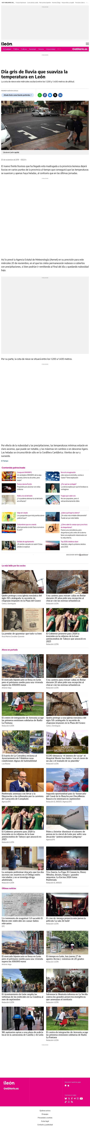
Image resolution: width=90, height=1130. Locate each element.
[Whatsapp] (40, 95)
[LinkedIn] (60, 95)
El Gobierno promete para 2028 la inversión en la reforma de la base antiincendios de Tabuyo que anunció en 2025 (66, 637)
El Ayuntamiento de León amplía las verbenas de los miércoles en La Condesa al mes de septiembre (22, 997)
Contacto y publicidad (45, 1125)
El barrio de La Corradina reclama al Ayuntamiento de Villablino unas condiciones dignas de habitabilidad (19, 758)
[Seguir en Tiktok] (66, 1102)
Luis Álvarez (6, 764)
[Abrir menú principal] (87, 44)
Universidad (50, 49)
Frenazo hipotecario (21, 2)
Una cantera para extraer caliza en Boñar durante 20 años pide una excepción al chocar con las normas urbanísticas (66, 598)
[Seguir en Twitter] (69, 1098)
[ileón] (15, 1083)
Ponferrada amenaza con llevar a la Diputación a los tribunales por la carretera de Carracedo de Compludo (22, 796)
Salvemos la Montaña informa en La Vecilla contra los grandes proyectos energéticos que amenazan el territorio (67, 997)
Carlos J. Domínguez (9, 604)
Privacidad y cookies (45, 1118)
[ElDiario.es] (80, 49)
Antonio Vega (6, 688)
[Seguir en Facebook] (72, 1098)
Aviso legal (45, 1121)
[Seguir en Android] (65, 1085)
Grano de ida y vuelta (32, 2)
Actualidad (7, 49)
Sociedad (32, 49)
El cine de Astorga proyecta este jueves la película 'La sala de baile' (66, 919)
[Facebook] (45, 95)
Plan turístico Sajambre (45, 2)
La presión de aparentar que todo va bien (22, 633)
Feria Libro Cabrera (80, 2)
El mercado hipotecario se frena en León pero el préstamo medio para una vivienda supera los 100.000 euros (22, 682)
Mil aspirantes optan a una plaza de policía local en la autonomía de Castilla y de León (22, 1033)
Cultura (24, 49)
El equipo (45, 1114)
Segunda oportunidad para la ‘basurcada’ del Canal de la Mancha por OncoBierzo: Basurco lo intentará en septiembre (66, 796)
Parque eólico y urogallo (68, 2)
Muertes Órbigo (56, 2)
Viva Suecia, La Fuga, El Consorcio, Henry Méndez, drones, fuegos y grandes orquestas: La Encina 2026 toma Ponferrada (66, 876)
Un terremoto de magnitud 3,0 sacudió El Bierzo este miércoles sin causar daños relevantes (22, 921)
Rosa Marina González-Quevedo (13, 636)
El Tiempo (4, 461)
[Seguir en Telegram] (75, 1098)
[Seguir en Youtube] (81, 1098)
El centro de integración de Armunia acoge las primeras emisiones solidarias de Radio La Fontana (23, 720)
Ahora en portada (10, 650)
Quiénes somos (45, 1111)
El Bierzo (61, 49)
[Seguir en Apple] (68, 1085)
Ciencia (41, 49)
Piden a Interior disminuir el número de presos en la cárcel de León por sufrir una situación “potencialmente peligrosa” (66, 834)
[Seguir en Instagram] (78, 1098)
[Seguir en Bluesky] (66, 1098)
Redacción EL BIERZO (54, 802)
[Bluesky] (50, 95)
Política (16, 49)
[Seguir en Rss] (72, 1102)
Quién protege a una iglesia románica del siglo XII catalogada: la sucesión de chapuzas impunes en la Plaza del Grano (22, 598)
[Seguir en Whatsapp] (69, 1102)
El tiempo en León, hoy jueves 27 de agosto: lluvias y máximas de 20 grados (65, 957)
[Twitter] (55, 95)
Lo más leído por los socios (14, 565)
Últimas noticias (9, 888)
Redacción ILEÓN (52, 604)
